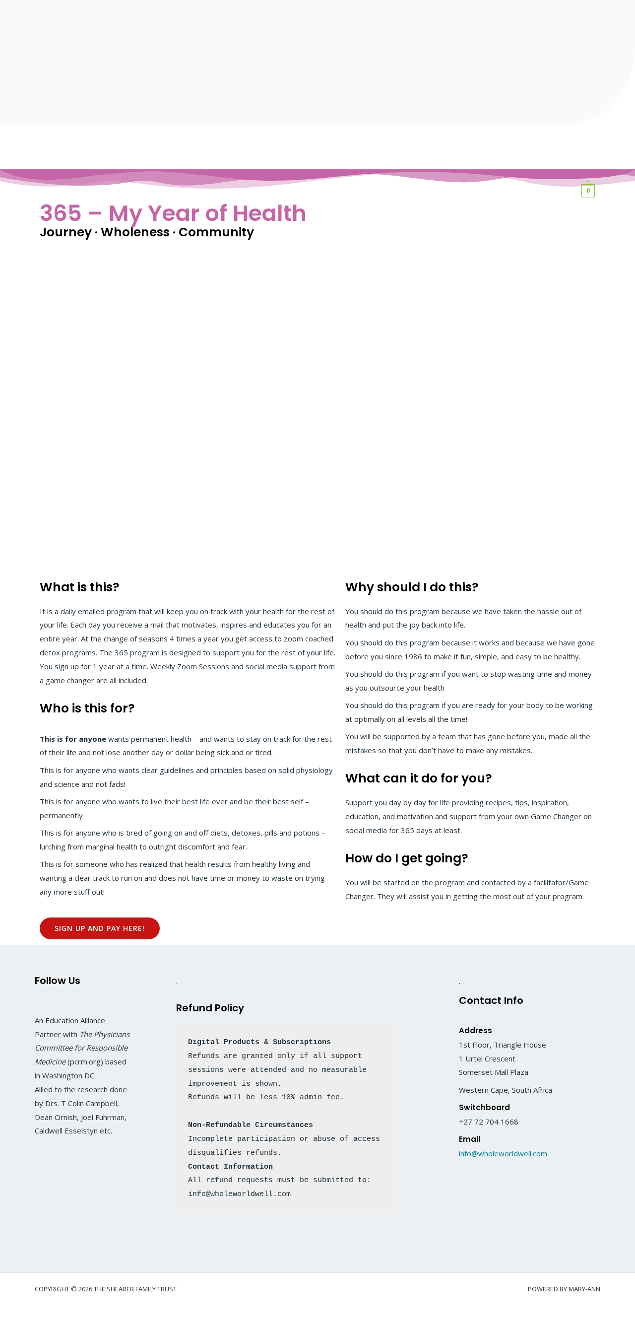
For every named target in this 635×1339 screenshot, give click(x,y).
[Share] (78, 1314)
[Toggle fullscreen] (47, 1314)
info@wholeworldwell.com (503, 1153)
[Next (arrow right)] (47, 1331)
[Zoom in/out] (15, 1314)
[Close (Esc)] (110, 1314)
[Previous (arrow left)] (15, 1331)
